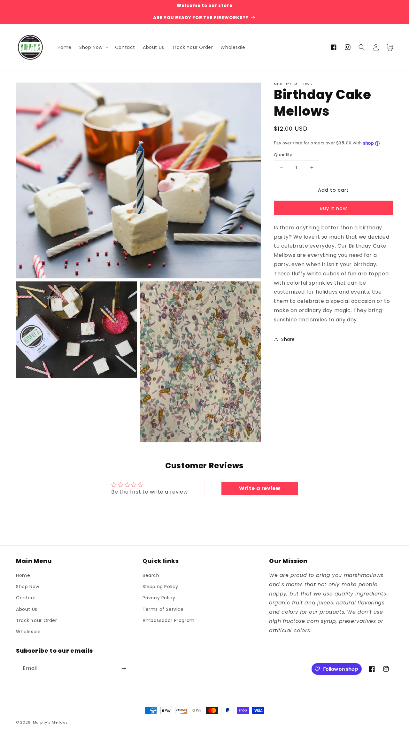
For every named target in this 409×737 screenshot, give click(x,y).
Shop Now (27, 586)
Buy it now (333, 207)
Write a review (259, 488)
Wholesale (28, 631)
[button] (93, 47)
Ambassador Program (169, 620)
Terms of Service (163, 609)
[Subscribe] (124, 668)
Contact (26, 598)
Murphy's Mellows (50, 722)
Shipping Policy (160, 586)
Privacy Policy (159, 598)
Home (23, 575)
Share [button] (288, 339)
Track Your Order (36, 620)
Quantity (283, 155)
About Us (26, 609)
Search (151, 575)
